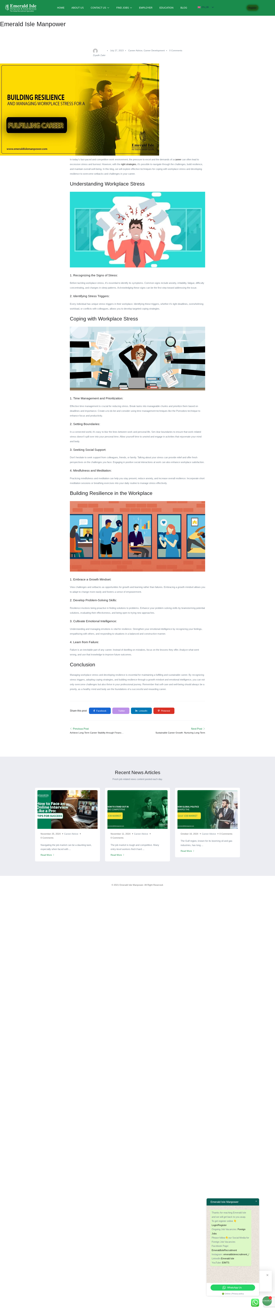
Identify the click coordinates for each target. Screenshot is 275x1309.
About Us (77, 7)
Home (60, 7)
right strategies (128, 164)
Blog (183, 7)
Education (166, 7)
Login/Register (219, 1225)
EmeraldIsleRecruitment (224, 1250)
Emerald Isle (227, 1258)
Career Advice (135, 50)
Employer (145, 7)
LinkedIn (142, 710)
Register (252, 8)
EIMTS (225, 1262)
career (178, 159)
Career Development (154, 50)
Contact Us (99, 7)
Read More (46, 855)
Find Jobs (123, 7)
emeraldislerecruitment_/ (236, 1254)
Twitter (121, 710)
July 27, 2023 (117, 50)
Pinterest (165, 710)
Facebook (101, 710)
